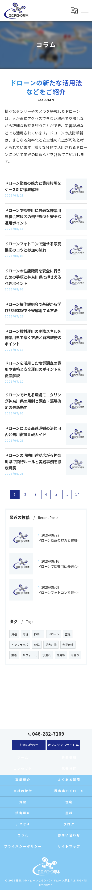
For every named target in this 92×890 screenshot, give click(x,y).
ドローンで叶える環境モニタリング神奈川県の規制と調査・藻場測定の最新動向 (33, 401)
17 (77, 494)
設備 (37, 645)
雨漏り (75, 655)
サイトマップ (69, 846)
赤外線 (61, 655)
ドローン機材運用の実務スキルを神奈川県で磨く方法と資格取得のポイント (33, 337)
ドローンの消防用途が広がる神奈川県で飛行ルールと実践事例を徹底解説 (33, 461)
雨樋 (25, 634)
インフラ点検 (19, 645)
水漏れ (46, 655)
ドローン (53, 634)
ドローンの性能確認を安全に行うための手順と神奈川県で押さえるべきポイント (33, 277)
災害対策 (51, 645)
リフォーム (30, 655)
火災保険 (68, 645)
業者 (14, 655)
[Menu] (84, 10)
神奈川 (38, 634)
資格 (14, 634)
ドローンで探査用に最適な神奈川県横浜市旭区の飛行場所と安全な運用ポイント (33, 216)
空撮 (68, 634)
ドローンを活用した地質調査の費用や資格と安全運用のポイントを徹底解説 (33, 369)
